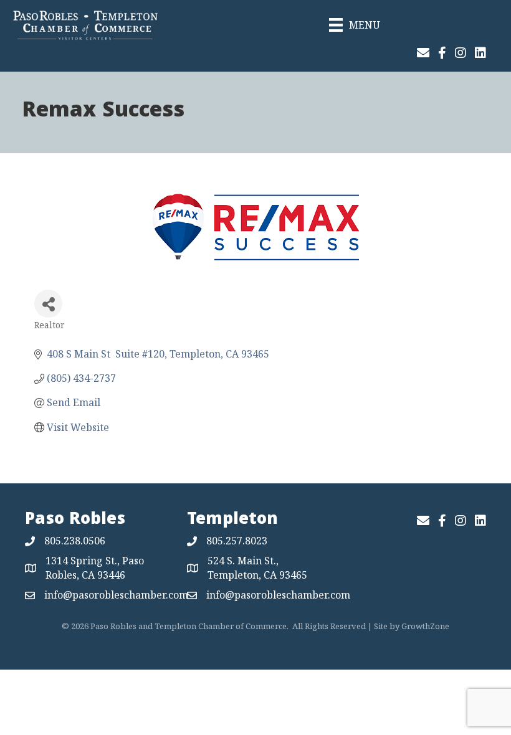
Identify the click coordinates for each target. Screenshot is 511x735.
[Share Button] (48, 304)
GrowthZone (425, 626)
